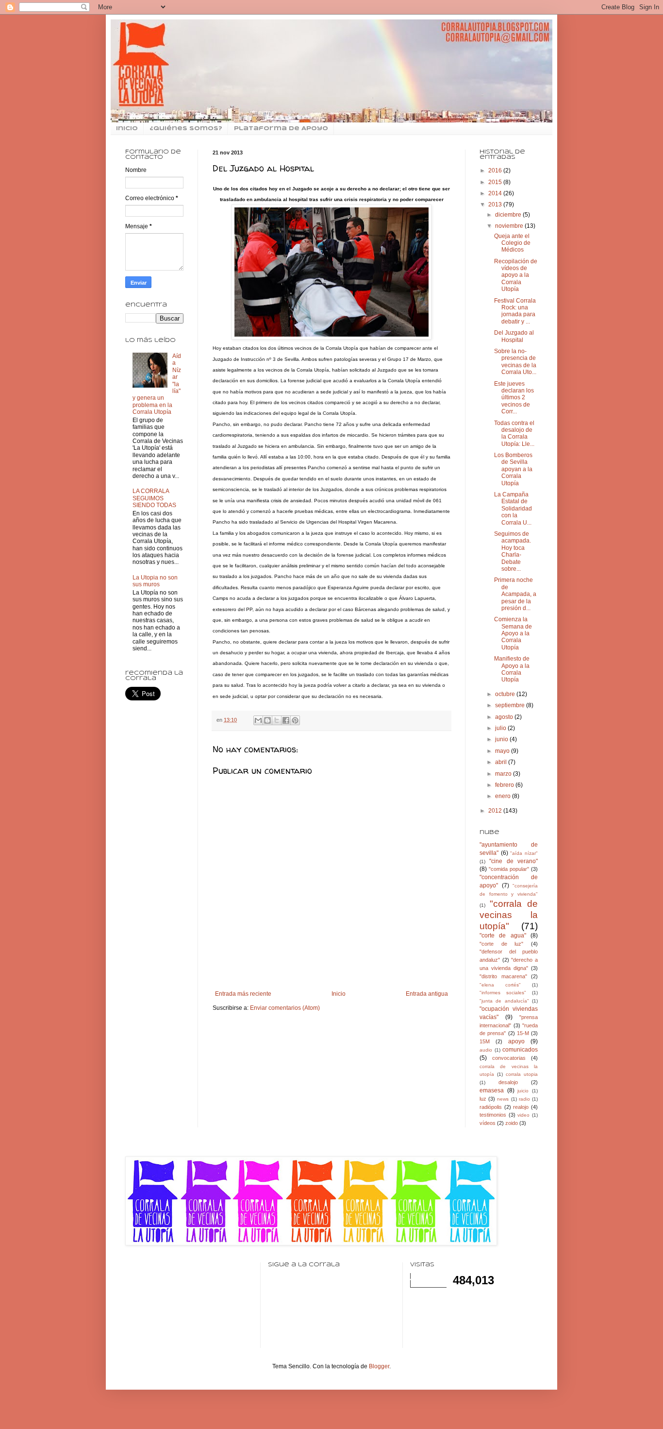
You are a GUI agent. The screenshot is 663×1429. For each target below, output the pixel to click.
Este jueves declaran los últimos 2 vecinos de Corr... (514, 397)
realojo (521, 1107)
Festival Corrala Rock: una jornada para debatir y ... (515, 311)
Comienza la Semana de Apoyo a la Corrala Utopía (513, 633)
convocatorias (509, 1058)
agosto (504, 717)
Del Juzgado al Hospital (514, 336)
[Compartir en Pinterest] (295, 720)
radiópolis (491, 1107)
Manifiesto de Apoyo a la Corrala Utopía (512, 669)
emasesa (492, 1090)
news (503, 1099)
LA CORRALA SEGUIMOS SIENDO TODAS (154, 498)
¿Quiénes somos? (185, 128)
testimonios (493, 1115)
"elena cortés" (500, 984)
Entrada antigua (427, 993)
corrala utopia (522, 1074)
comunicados (520, 1049)
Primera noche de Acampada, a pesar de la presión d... (515, 594)
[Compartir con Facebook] (286, 720)
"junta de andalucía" (504, 1001)
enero (503, 796)
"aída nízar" (524, 853)
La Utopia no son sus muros (155, 581)
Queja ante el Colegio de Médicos (512, 243)
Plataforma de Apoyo (281, 128)
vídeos (488, 1123)
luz (483, 1099)
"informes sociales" (503, 992)
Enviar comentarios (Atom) (285, 1007)
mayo (503, 751)
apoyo (516, 1041)
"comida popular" (509, 869)
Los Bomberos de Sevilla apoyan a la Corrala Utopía (513, 469)
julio (501, 728)
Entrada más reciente (243, 993)
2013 (495, 204)
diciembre (509, 214)
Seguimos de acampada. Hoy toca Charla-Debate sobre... (512, 551)
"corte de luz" (501, 944)
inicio (127, 128)
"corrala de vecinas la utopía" (509, 915)
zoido (511, 1123)
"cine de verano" (513, 861)
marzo (504, 773)
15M (485, 1041)
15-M (523, 1033)
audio (486, 1050)
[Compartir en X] (277, 720)
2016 (495, 170)
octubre (505, 694)
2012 (495, 810)
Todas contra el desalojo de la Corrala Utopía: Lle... (514, 433)
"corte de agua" (503, 935)
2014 (495, 193)
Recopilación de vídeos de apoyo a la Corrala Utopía (515, 275)
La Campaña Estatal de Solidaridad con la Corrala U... (513, 508)
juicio (523, 1090)
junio (502, 739)
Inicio (339, 993)
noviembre (510, 225)
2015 (495, 182)
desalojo (508, 1082)
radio (524, 1099)
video (523, 1115)
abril (501, 762)
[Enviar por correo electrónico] (258, 720)
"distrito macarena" (503, 976)
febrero (505, 785)
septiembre (510, 705)
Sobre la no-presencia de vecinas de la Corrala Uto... (515, 361)
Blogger (379, 1366)
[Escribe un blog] (267, 720)
